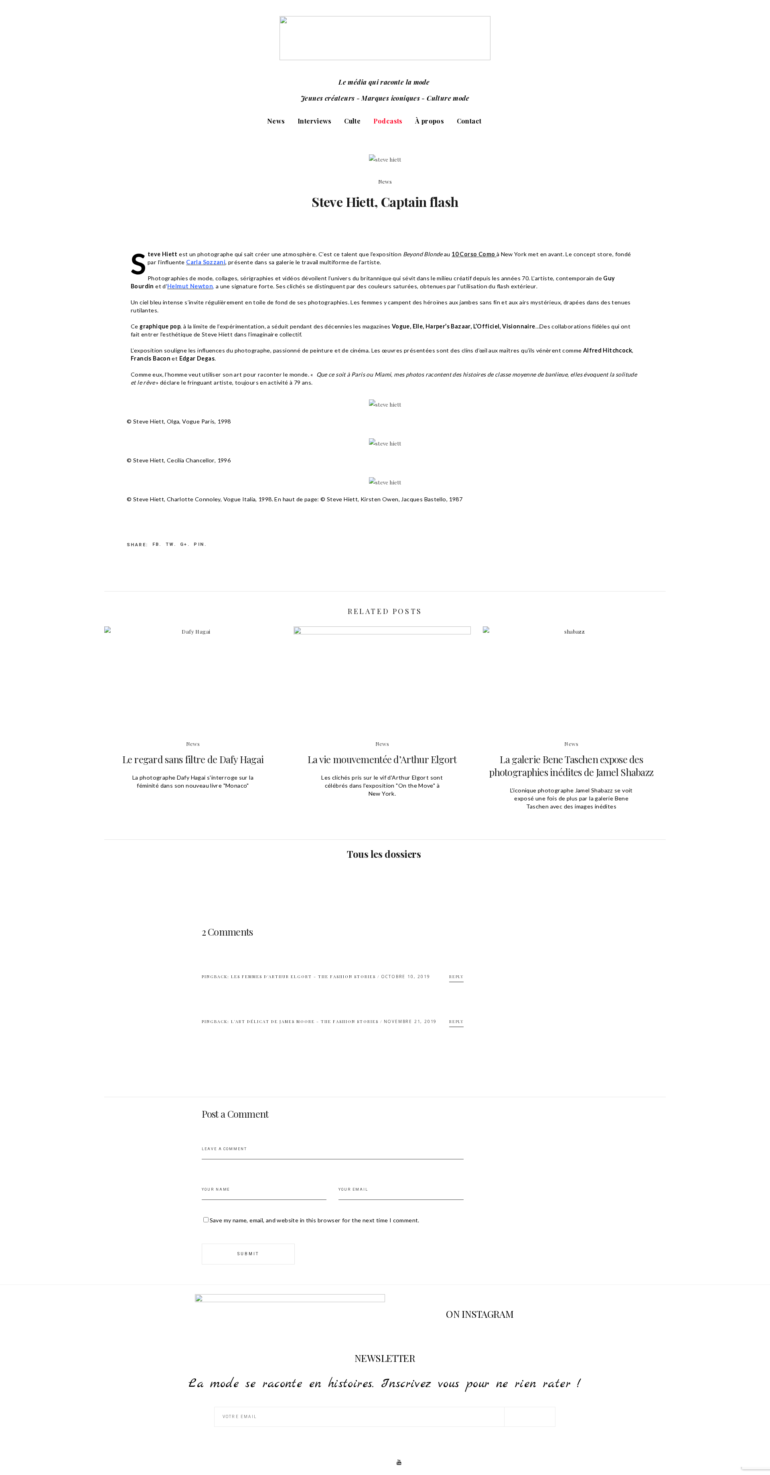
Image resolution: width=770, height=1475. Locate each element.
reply (456, 976)
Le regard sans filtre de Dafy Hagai (193, 759)
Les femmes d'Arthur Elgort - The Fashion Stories (303, 976)
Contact (469, 121)
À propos (429, 121)
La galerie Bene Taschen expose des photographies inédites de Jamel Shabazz (571, 765)
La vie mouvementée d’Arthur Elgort (382, 759)
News (276, 121)
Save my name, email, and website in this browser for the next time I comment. (314, 1220)
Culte (352, 121)
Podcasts (388, 121)
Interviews (315, 121)
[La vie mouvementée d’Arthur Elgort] (382, 687)
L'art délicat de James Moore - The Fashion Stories (305, 1021)
